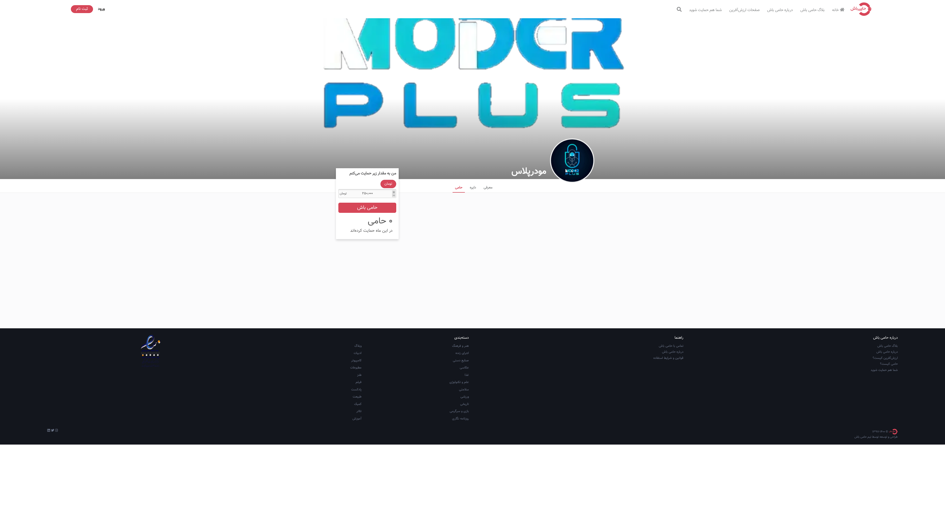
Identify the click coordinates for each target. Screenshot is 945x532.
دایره (473, 187)
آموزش (357, 418)
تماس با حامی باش (671, 346)
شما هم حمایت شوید (705, 10)
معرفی (488, 187)
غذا (467, 375)
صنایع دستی (461, 360)
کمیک (358, 404)
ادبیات (358, 353)
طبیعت (357, 396)
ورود (101, 9)
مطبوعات (356, 367)
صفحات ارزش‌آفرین (744, 10)
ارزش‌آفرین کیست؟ (885, 358)
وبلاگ (358, 346)
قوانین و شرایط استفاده (668, 358)
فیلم (359, 382)
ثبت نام (82, 9)
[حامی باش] (861, 9)
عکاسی (464, 367)
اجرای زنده (462, 353)
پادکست (356, 389)
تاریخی (464, 404)
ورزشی (464, 396)
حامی (458, 187)
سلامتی (464, 389)
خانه (835, 10)
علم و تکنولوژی (459, 382)
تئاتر (359, 411)
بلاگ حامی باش (812, 10)
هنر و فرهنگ (460, 346)
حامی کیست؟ (889, 364)
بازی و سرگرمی (459, 411)
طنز (359, 375)
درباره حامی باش (780, 10)
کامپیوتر (356, 360)
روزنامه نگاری (460, 418)
